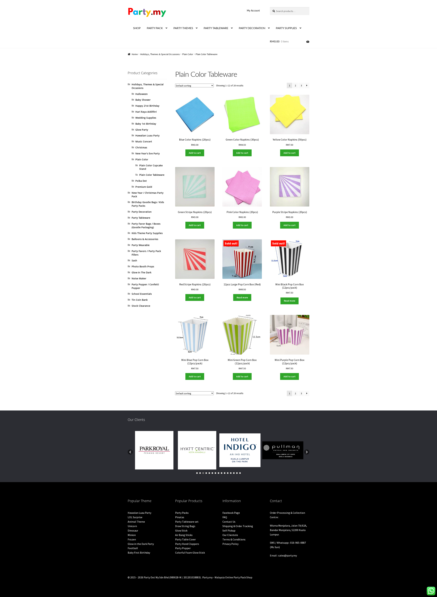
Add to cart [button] (195, 152)
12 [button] (231, 473)
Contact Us (228, 521)
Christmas (141, 147)
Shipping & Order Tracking (237, 526)
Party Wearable (141, 245)
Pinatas (179, 517)
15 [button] (240, 473)
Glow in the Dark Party (141, 544)
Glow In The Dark (141, 272)
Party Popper (183, 548)
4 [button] (206, 473)
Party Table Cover (185, 539)
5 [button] (209, 473)
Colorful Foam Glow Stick (190, 552)
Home (135, 54)
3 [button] (203, 473)
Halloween (141, 94)
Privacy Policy (230, 544)
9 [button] (222, 473)
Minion (132, 535)
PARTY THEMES (183, 28)
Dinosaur (133, 530)
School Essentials (142, 293)
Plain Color (187, 54)
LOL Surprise (135, 517)
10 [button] (225, 473)
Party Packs (182, 512)
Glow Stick (181, 530)
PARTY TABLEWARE (216, 28)
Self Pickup (228, 530)
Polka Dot (141, 180)
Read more (242, 297)
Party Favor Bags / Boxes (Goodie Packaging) (146, 225)
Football (133, 548)
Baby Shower (143, 99)
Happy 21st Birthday (147, 105)
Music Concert (143, 141)
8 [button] (218, 473)
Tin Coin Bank (140, 299)
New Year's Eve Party (147, 153)
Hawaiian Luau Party (147, 135)
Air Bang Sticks (184, 535)
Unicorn (132, 526)
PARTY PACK (155, 28)
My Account (253, 11)
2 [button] (200, 473)
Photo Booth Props (143, 266)
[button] (130, 452)
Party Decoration (142, 211)
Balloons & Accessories (145, 239)
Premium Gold (143, 186)
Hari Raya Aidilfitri (146, 111)
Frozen (132, 539)
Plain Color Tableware (151, 174)
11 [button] (228, 473)
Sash (134, 260)
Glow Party (141, 129)
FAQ (224, 517)
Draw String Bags (185, 526)
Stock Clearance (141, 305)
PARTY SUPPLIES (286, 28)
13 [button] (234, 473)
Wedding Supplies (145, 117)
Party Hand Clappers (187, 544)
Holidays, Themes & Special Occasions (160, 54)
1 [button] (197, 473)
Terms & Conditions (233, 539)
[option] (154, 450)
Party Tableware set (187, 521)
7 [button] (215, 473)
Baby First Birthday (139, 552)
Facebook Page (231, 512)
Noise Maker (139, 278)
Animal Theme (136, 521)
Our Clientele (230, 535)
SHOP (137, 28)
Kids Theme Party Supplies (147, 233)
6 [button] (212, 473)
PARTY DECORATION (252, 28)
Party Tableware (141, 217)
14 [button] (237, 473)
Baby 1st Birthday (145, 123)
